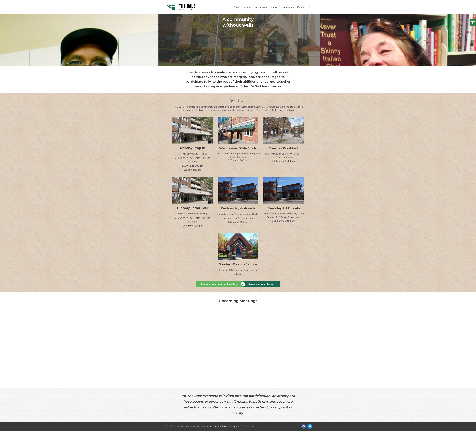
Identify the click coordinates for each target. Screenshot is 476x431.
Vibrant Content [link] (211, 426)
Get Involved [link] (261, 6)
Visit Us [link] (247, 6)
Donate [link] (300, 6)
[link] (473, 22)
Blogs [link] (274, 6)
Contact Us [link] (288, 6)
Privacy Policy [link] (228, 426)
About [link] (237, 6)
